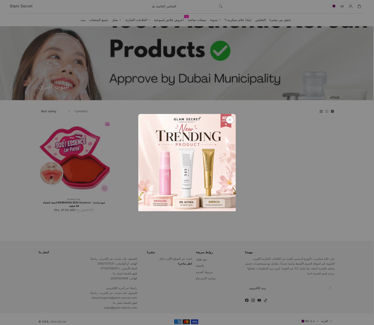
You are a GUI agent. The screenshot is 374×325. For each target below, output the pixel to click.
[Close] (230, 120)
